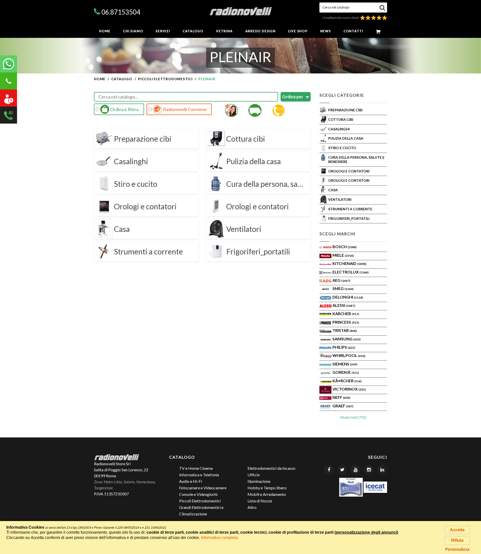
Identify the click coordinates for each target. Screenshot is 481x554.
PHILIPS (343, 347)
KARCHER (345, 313)
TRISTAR (344, 330)
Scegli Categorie (341, 95)
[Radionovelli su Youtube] (355, 470)
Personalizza (457, 549)
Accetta (457, 530)
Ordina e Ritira (124, 109)
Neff (341, 397)
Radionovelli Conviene (184, 109)
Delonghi (347, 297)
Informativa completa (219, 537)
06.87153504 (120, 12)
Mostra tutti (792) (353, 417)
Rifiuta (457, 540)
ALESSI (343, 305)
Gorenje (345, 372)
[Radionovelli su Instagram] (369, 470)
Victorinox (349, 389)
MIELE (343, 255)
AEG (341, 280)
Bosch (344, 246)
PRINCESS (345, 322)
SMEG (342, 288)
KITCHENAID (349, 263)
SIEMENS (344, 363)
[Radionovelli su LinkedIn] (382, 470)
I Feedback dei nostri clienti (341, 18)
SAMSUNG (346, 338)
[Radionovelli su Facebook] (329, 470)
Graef (342, 405)
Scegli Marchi (337, 233)
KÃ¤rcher (347, 380)
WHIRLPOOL (348, 355)
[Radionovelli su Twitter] (342, 470)
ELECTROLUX (350, 271)
